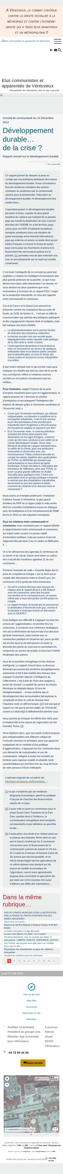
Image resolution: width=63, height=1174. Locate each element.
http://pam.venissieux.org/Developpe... (25, 781)
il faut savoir (42, 1145)
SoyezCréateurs (41, 1151)
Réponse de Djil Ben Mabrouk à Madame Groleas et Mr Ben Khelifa (30, 926)
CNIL (19, 1145)
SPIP (53, 1151)
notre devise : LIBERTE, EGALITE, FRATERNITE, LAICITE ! (31, 940)
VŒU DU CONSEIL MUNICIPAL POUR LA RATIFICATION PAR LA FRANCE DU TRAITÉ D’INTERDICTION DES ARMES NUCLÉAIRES (30, 915)
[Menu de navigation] (57, 41)
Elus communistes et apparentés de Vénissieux (30, 84)
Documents (31, 1007)
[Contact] (55, 50)
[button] (51, 50)
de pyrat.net (26, 1151)
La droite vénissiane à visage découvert (21, 931)
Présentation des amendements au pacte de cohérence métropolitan (28, 950)
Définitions (31, 1019)
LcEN (26, 1145)
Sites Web (31, 1000)
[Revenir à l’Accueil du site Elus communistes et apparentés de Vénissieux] (22, 56)
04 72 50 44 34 (19, 1052)
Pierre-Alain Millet (54, 164)
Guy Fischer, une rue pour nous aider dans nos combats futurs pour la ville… (29, 944)
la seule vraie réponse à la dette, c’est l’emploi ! (25, 934)
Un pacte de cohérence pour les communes (23, 955)
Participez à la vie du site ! (47, 1166)
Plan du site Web (31, 994)
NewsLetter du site (31, 1013)
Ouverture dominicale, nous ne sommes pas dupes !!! (28, 937)
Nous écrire (34, 1063)
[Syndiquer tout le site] (51, 1159)
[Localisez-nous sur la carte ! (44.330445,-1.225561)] (31, 986)
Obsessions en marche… (15, 922)
